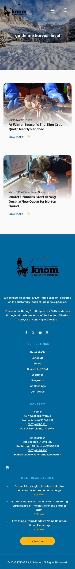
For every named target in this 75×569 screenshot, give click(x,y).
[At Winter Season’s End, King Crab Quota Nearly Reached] (37, 104)
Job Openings (37, 386)
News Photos (38, 192)
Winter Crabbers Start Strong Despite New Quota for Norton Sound (32, 201)
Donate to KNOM (37, 369)
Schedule (37, 357)
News (29, 119)
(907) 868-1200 (37, 450)
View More (16, 137)
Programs (37, 380)
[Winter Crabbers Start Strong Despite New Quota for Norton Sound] (37, 176)
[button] (26, 332)
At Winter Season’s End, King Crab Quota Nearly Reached (35, 126)
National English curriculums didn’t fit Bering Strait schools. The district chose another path (39, 506)
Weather (37, 374)
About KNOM (37, 352)
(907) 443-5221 (37, 424)
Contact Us (38, 391)
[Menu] (52, 10)
